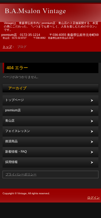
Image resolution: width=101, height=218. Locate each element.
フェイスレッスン (17, 131)
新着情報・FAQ (16, 151)
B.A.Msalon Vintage (50, 9)
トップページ (14, 100)
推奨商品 (11, 141)
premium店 (13, 110)
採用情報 (11, 162)
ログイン (93, 197)
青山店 (10, 120)
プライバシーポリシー (21, 174)
